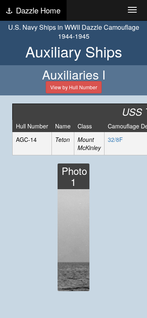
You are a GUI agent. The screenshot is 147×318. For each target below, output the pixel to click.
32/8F (115, 139)
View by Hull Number (73, 87)
